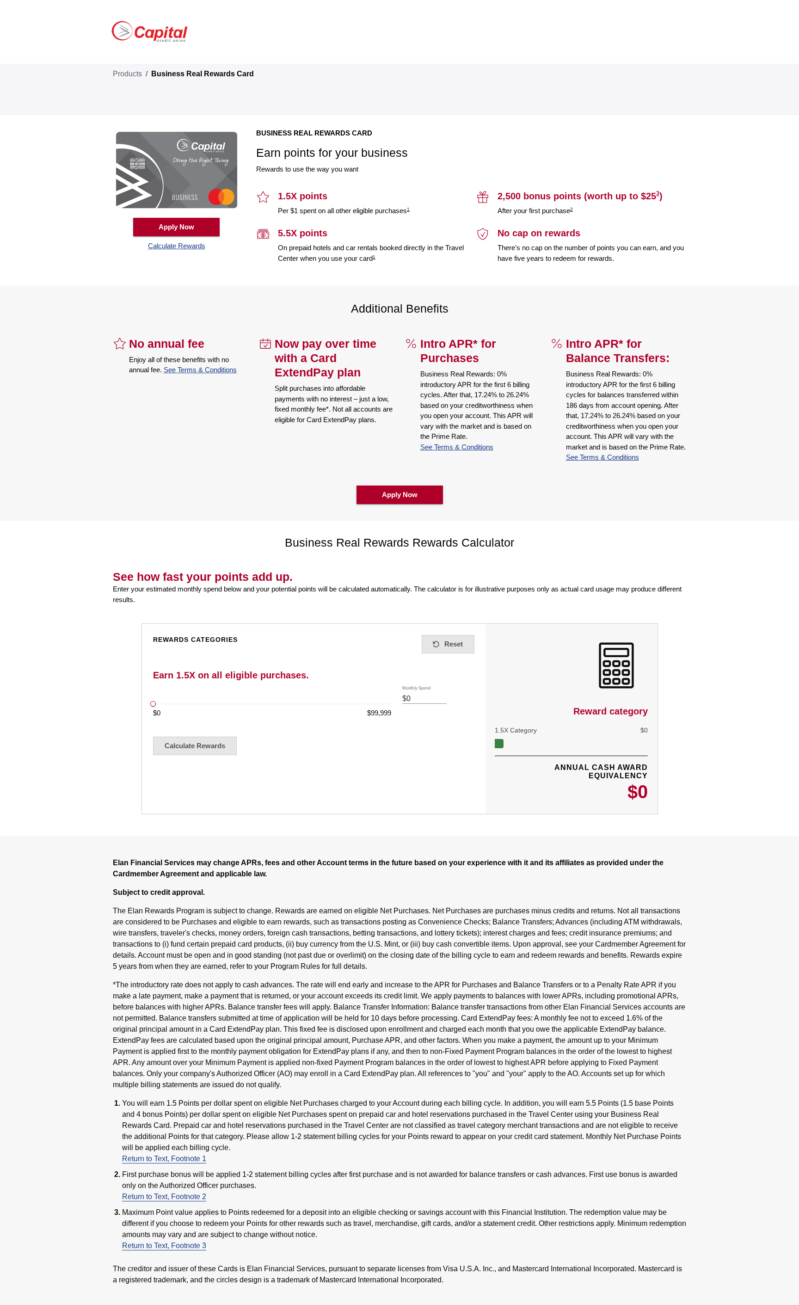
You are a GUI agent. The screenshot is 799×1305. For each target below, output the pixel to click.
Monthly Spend (416, 688)
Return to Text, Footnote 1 (164, 1159)
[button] (176, 246)
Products (127, 74)
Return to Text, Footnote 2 (164, 1196)
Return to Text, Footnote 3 (164, 1246)
